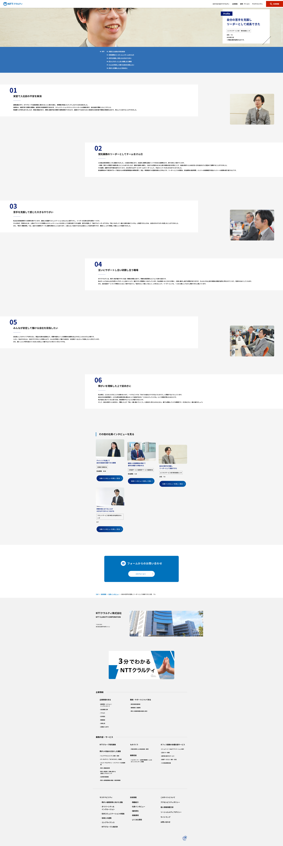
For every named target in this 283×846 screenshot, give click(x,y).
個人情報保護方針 (167, 807)
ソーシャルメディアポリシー (171, 812)
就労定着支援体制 (135, 704)
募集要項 (135, 815)
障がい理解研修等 (105, 768)
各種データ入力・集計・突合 (169, 759)
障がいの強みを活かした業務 (110, 751)
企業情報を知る (105, 699)
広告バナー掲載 (165, 752)
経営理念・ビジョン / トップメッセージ (106, 705)
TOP (97, 594)
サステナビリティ (257, 4)
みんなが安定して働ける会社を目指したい (121, 65)
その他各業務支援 (166, 763)
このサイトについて (168, 797)
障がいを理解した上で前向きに (118, 68)
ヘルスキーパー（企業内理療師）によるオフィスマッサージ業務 (141, 761)
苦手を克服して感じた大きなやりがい (120, 58)
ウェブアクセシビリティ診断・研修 (109, 756)
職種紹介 (135, 802)
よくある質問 (137, 819)
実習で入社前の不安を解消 (117, 51)
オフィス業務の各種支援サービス (173, 744)
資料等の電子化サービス (167, 756)
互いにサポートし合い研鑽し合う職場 (120, 61)
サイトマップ (165, 817)
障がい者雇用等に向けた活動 (112, 802)
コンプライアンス (108, 822)
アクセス (102, 713)
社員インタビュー (113, 594)
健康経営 (102, 720)
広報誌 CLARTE (104, 727)
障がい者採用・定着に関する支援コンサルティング (108, 772)
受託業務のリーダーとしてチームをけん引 (121, 55)
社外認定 (102, 716)
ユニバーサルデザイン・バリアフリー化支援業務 (112, 763)
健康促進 (133, 755)
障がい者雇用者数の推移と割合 (139, 711)
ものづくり (134, 744)
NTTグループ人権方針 (110, 826)
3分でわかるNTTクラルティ (221, 4)
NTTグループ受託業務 (108, 744)
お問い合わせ (165, 822)
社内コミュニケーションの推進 (113, 813)
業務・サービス (244, 4)
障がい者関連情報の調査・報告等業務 (110, 780)
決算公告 (102, 723)
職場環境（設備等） (136, 708)
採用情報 (103, 594)
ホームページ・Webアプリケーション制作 (172, 749)
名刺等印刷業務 (104, 777)
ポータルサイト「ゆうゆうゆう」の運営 (111, 759)
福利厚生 (135, 811)
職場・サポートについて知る (140, 699)
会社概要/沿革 (104, 709)
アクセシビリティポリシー (170, 802)
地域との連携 (106, 818)
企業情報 (234, 4)
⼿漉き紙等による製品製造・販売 (140, 749)
